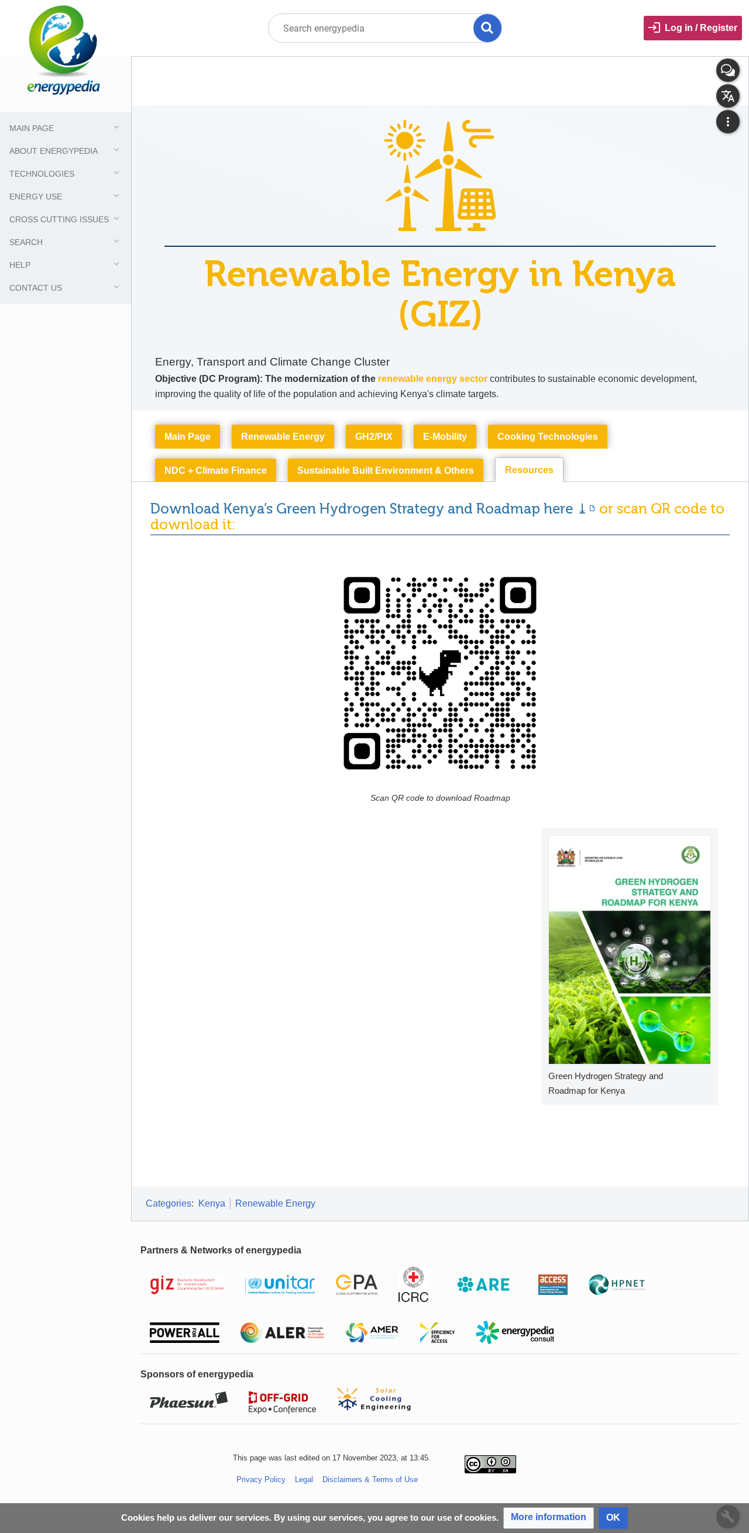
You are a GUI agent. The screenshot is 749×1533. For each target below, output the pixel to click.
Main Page (187, 437)
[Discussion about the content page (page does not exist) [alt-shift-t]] (728, 70)
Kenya (211, 1203)
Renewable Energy (283, 437)
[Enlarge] (705, 1075)
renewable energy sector (432, 379)
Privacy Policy (261, 1479)
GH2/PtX (374, 437)
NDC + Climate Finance (215, 471)
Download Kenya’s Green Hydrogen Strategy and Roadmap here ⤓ (369, 508)
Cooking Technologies (547, 437)
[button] (548, 1518)
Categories (168, 1203)
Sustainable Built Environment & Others (385, 471)
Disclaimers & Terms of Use (370, 1479)
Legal (304, 1479)
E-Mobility (445, 437)
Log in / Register (701, 28)
